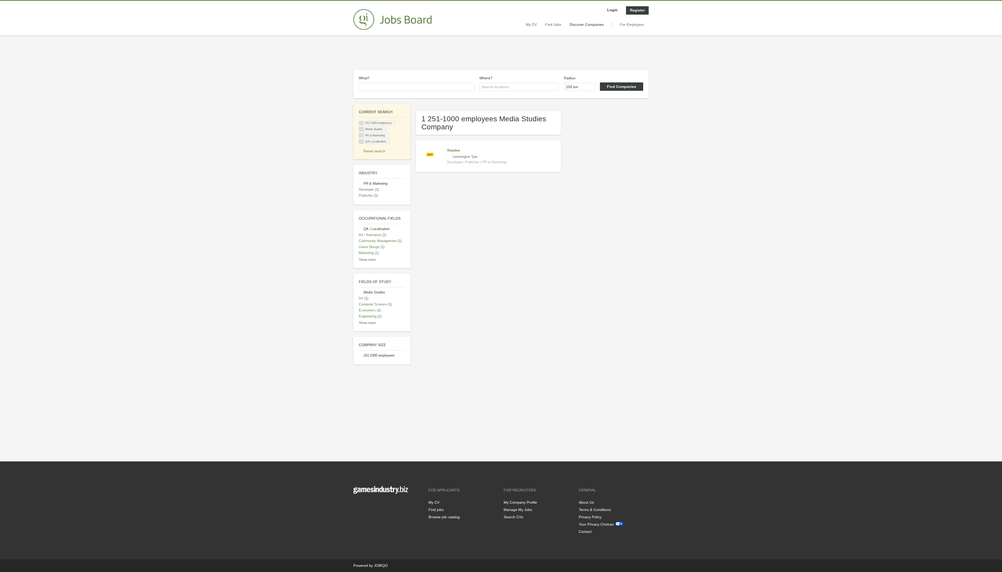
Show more (367, 260)
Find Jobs (553, 24)
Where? (485, 78)
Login (612, 10)
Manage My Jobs (518, 510)
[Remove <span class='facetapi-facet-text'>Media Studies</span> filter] (361, 129)
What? (364, 78)
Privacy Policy (590, 517)
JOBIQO (381, 565)
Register (637, 10)
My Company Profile (520, 502)
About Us (586, 502)
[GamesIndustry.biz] (392, 19)
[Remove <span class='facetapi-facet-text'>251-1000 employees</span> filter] (361, 123)
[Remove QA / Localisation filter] (361, 229)
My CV (531, 24)
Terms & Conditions (595, 510)
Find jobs (436, 510)
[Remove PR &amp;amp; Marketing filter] (361, 183)
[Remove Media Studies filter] (361, 292)
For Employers (632, 24)
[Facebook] (357, 505)
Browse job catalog (444, 517)
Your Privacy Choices (596, 524)
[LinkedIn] (373, 505)
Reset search (374, 151)
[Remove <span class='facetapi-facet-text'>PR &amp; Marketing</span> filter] (361, 135)
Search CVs (513, 517)
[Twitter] (365, 505)
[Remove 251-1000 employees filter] (361, 355)
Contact (585, 531)
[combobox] (416, 87)
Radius (569, 78)
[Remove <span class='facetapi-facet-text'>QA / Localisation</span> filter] (361, 141)
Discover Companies (587, 24)
